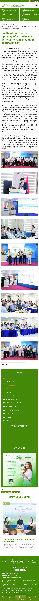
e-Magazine (10, 421)
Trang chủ (4, 24)
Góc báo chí (10, 396)
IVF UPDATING (16, 492)
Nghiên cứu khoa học (13, 410)
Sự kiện (9, 392)
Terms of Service (11, 592)
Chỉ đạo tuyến (11, 382)
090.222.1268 (9, 575)
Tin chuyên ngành (12, 385)
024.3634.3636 (10, 573)
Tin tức (11, 24)
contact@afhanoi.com (12, 578)
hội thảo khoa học (6, 492)
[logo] (13, 5)
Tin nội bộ (9, 389)
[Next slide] (34, 526)
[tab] (15, 554)
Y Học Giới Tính (11, 406)
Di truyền (9, 417)
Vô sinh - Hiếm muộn (13, 399)
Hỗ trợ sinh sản (11, 414)
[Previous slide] (4, 526)
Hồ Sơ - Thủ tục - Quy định (14, 403)
